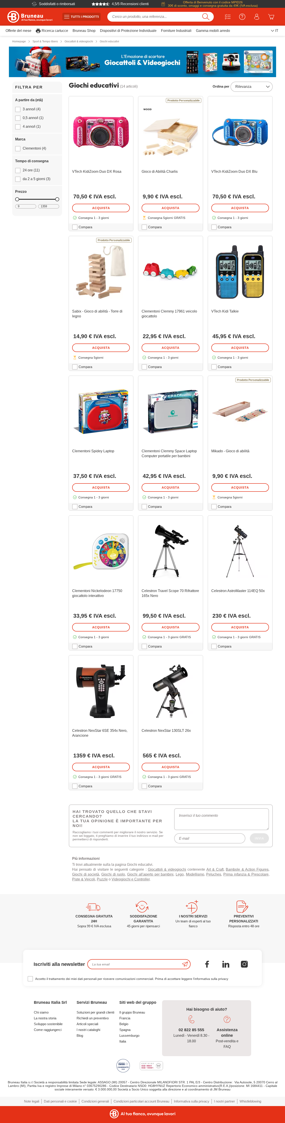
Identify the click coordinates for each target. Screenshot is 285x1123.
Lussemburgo (129, 1042)
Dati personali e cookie (60, 1108)
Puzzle (102, 886)
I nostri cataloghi (88, 1036)
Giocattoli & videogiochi (167, 876)
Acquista (101, 208)
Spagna (124, 1036)
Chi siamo (41, 1019)
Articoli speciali (87, 1031)
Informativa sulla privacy (191, 1108)
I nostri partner (224, 1108)
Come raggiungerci (47, 1036)
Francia (124, 1025)
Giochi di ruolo (113, 881)
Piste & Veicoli (83, 886)
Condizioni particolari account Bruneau (141, 1108)
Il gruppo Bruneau (132, 1019)
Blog (80, 1042)
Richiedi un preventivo (93, 1025)
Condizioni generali (95, 1108)
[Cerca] (206, 16)
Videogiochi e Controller (131, 886)
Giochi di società (85, 881)
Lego (180, 881)
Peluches (213, 881)
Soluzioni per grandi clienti (95, 1019)
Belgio (123, 1031)
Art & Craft (215, 876)
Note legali (31, 1108)
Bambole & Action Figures (247, 876)
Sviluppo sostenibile (48, 1031)
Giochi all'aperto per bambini (150, 881)
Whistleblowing (250, 1108)
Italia (122, 1048)
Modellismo (195, 881)
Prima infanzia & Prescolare (246, 881)
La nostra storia (45, 1025)
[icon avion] (185, 971)
